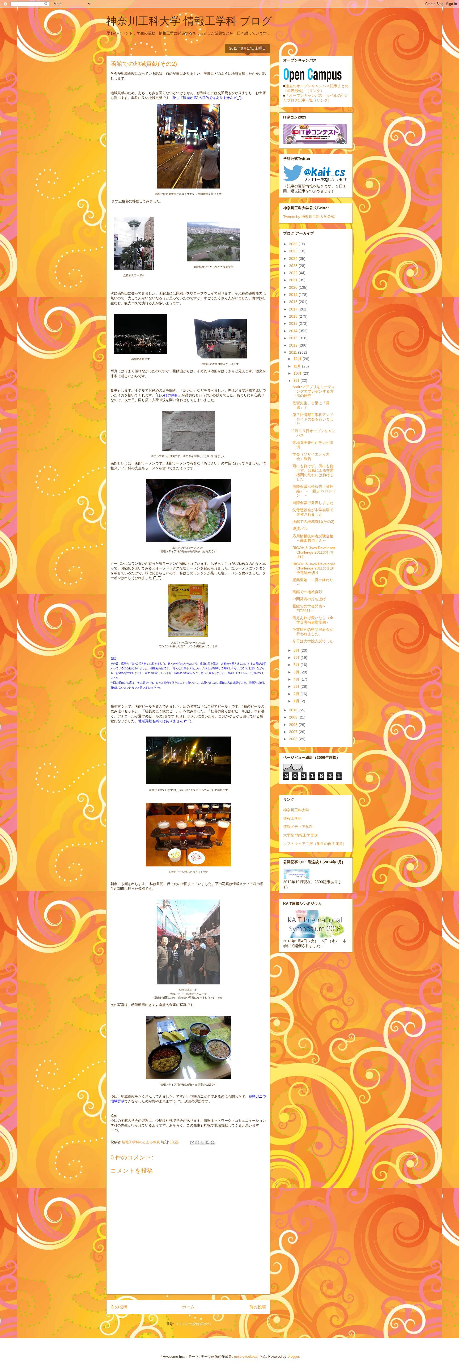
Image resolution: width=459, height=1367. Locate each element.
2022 (294, 273)
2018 (294, 302)
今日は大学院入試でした (312, 641)
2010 (294, 710)
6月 (297, 665)
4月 (297, 679)
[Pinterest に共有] (212, 1142)
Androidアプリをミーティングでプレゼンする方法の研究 (313, 391)
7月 (297, 657)
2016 (294, 316)
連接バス (299, 529)
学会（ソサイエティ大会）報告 (311, 456)
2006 (294, 739)
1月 (297, 701)
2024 (294, 258)
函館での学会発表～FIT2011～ (309, 608)
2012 (294, 345)
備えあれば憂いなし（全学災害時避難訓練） (312, 620)
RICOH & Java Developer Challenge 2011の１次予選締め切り (313, 568)
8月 (297, 650)
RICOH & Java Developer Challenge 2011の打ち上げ (313, 552)
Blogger (293, 1357)
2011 (293, 352)
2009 (294, 717)
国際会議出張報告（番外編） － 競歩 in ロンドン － (314, 491)
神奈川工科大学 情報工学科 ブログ (189, 21)
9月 (297, 380)
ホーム (188, 1307)
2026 (294, 244)
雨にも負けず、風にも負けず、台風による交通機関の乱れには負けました (313, 472)
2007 (294, 732)
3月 (297, 686)
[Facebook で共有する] (207, 1142)
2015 (294, 323)
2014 (294, 331)
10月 (298, 373)
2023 (294, 266)
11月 (298, 366)
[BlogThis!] (197, 1142)
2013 (294, 338)
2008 (294, 724)
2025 (294, 251)
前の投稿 (257, 1307)
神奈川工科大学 (296, 810)
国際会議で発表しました (312, 503)
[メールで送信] (192, 1142)
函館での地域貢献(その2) (313, 521)
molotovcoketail (246, 1357)
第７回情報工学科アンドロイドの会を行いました (313, 419)
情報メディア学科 (298, 827)
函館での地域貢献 (307, 592)
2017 (294, 309)
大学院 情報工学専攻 (300, 835)
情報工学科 (292, 818)
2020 (294, 287)
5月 (297, 672)
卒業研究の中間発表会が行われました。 (312, 631)
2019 (294, 294)
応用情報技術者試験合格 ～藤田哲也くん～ (312, 538)
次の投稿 (119, 1307)
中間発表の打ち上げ (309, 599)
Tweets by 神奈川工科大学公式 (309, 216)
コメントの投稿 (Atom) (193, 1324)
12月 (298, 359)
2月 (297, 694)
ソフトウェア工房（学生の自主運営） (314, 844)
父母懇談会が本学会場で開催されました (312, 512)
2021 (294, 280)
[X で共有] (202, 1142)
